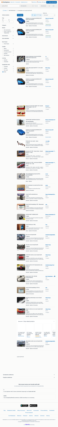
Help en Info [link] (29, 410)
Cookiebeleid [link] (51, 410)
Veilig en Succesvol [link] (21, 410)
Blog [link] (4, 410)
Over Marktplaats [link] (11, 415)
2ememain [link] (42, 415)
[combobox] (10, 6)
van (2, 19)
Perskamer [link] (25, 415)
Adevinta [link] (31, 415)
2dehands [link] (36, 415)
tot (8, 19)
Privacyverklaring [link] (44, 410)
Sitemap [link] (48, 415)
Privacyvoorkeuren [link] (29, 412)
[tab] (33, 15)
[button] (38, 2)
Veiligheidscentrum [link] (24, 2)
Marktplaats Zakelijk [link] (11, 410)
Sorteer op (45, 13)
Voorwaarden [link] (17, 2)
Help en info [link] (12, 2)
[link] (5, 2)
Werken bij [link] (19, 415)
